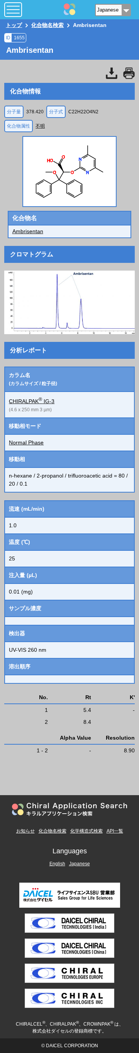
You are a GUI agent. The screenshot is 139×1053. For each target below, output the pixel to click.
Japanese (79, 863)
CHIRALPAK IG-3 (31, 401)
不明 (40, 126)
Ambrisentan (27, 231)
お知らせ (25, 831)
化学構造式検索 (86, 831)
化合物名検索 (52, 831)
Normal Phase (26, 442)
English (57, 863)
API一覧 (115, 831)
